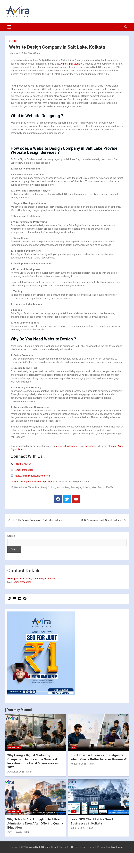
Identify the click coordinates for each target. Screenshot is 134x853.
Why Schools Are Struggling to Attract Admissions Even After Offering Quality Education (35, 823)
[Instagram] (9, 599)
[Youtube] (76, 499)
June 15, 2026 (78, 828)
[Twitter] (67, 499)
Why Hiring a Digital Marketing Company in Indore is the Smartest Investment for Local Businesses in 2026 (32, 761)
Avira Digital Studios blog (42, 847)
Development (26, 481)
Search (11, 535)
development (71, 446)
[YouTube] (15, 599)
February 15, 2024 (18, 53)
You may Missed (19, 710)
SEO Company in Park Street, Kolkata (101, 520)
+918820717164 (22, 464)
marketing (90, 446)
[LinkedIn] (20, 599)
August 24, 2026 (15, 771)
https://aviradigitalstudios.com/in (31, 475)
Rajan (29, 771)
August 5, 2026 (78, 763)
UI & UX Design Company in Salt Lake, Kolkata (37, 520)
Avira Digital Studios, (71, 63)
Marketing (14, 747)
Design (13, 41)
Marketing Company (45, 481)
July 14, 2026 (14, 832)
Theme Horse (78, 847)
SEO (73, 747)
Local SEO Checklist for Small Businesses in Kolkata (92, 821)
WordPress (117, 847)
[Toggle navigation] (9, 27)
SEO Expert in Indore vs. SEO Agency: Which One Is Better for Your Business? (98, 757)
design (59, 446)
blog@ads (34, 53)
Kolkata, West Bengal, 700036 (31, 578)
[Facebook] (58, 499)
